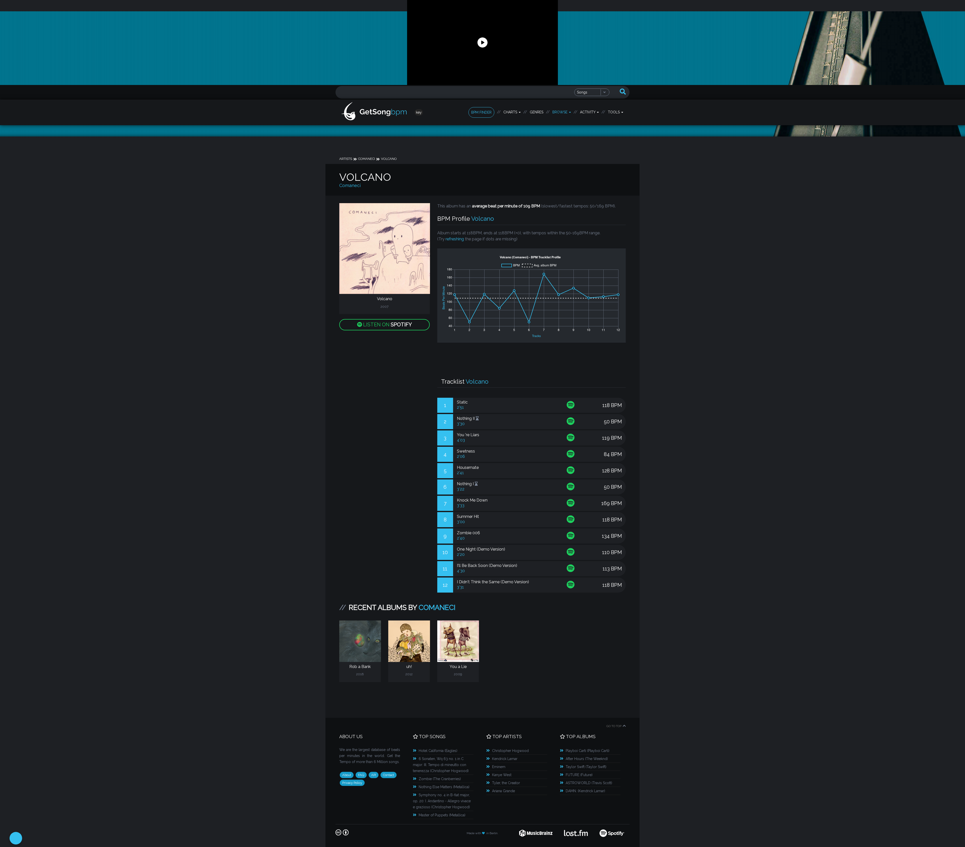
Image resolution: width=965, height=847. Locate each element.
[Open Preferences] (16, 838)
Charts (510, 112)
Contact (388, 775)
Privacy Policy (352, 783)
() (438, 751)
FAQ (361, 775)
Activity (588, 112)
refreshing (455, 239)
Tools (614, 112)
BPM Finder (481, 112)
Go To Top (613, 726)
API (373, 775)
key (419, 112)
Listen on (387, 325)
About (346, 775)
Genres (536, 112)
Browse (560, 112)
